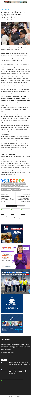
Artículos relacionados (11, 206)
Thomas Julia (17, 188)
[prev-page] (14, 222)
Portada (6, 9)
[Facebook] (2, 180)
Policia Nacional (18, 186)
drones (16, 184)
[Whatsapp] (20, 180)
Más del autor (21, 206)
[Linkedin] (8, 180)
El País (2, 9)
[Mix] (17, 180)
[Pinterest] (11, 180)
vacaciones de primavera (6, 190)
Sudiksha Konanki (10, 188)
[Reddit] (14, 180)
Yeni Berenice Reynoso (16, 190)
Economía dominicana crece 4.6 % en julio (25, 217)
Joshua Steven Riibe (18, 185)
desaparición (4, 184)
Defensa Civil (21, 182)
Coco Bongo (8, 182)
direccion (4, 19)
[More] (22, 180)
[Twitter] (5, 180)
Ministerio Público (5, 186)
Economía (23, 214)
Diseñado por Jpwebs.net (16, 396)
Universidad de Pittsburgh (24, 189)
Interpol (12, 185)
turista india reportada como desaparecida (10, 189)
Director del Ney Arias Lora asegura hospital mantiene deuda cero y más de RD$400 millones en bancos (15, 218)
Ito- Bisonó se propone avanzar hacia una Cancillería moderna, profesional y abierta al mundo (5, 218)
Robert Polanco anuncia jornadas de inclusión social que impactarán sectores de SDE (23, 199)
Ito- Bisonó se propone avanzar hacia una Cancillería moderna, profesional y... (19, 363)
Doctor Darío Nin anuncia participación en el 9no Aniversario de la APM (8, 199)
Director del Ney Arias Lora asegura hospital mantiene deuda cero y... (18, 370)
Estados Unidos (22, 184)
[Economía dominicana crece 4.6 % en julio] (25, 211)
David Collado (15, 182)
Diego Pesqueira (11, 184)
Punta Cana (25, 186)
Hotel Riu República (5, 185)
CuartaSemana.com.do (6, 343)
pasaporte (12, 186)
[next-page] (16, 222)
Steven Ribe (4, 188)
